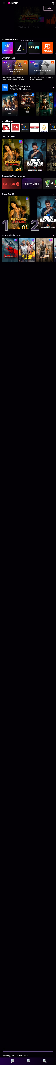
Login (48, 8)
